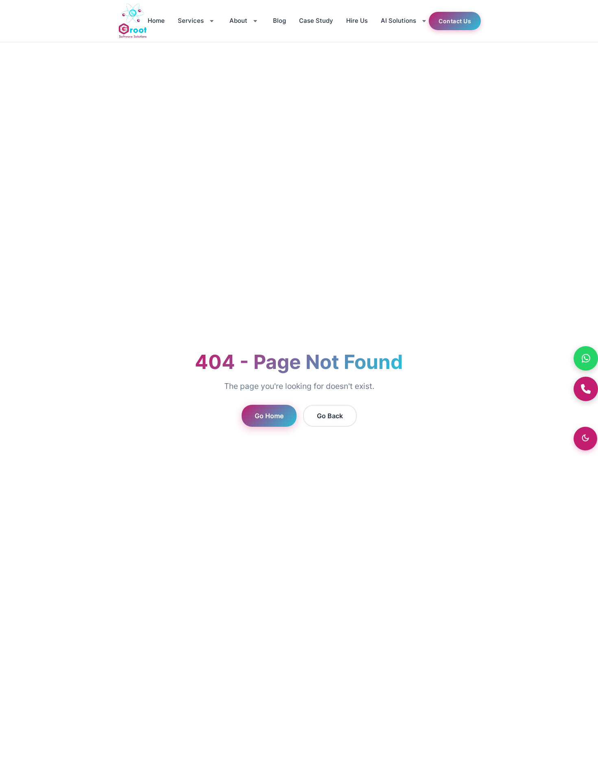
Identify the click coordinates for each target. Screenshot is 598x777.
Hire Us (357, 20)
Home (156, 20)
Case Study (316, 20)
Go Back (330, 416)
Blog (279, 20)
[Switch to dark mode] (585, 438)
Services (191, 20)
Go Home (269, 416)
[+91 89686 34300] (586, 389)
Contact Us (455, 21)
